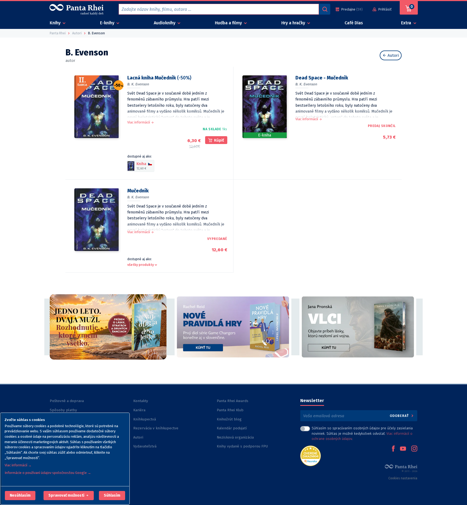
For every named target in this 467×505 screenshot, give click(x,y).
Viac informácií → (18, 465)
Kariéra (139, 410)
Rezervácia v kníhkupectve (155, 428)
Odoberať (400, 416)
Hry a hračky (293, 22)
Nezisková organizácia (235, 437)
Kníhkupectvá (144, 419)
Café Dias (354, 22)
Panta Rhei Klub (230, 410)
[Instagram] (414, 449)
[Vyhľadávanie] (324, 9)
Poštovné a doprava (67, 401)
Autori (392, 55)
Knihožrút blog (229, 419)
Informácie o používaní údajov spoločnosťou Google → (48, 473)
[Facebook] (393, 449)
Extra (406, 22)
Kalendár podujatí (232, 428)
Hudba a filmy (229, 22)
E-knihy (107, 22)
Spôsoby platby (63, 410)
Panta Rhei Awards (232, 401)
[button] (20, 495)
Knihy (56, 22)
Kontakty (140, 401)
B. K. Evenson (138, 84)
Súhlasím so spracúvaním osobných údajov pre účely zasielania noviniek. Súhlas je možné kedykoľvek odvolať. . (362, 433)
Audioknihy (165, 22)
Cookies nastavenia (402, 478)
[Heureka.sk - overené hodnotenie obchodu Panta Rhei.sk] (310, 455)
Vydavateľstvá (144, 446)
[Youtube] (403, 449)
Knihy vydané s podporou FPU (242, 446)
